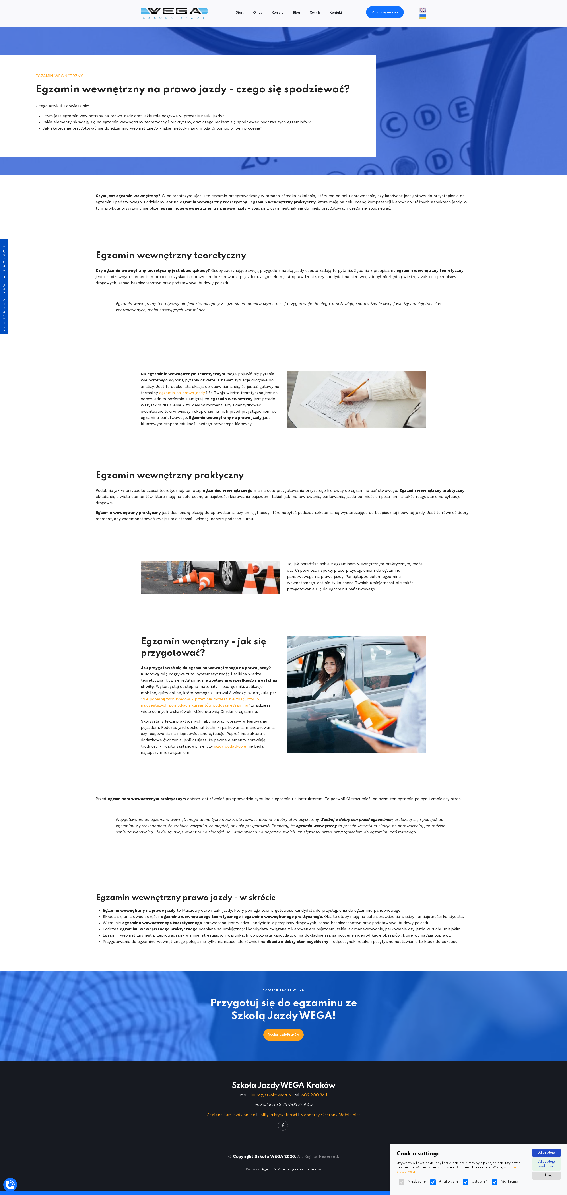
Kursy (276, 12)
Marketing (509, 1181)
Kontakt (336, 12)
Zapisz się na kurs (385, 12)
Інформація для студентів (4, 286)
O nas (257, 12)
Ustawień (479, 1181)
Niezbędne (417, 1181)
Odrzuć (546, 1175)
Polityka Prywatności (277, 1115)
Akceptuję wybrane (546, 1164)
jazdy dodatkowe (230, 746)
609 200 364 (314, 1095)
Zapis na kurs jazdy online (230, 1115)
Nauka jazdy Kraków (283, 1034)
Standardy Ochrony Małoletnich (330, 1115)
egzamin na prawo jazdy (182, 393)
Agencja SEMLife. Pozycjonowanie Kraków (291, 1169)
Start (239, 12)
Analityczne (448, 1181)
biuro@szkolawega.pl (271, 1095)
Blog (296, 12)
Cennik (315, 12)
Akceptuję (546, 1152)
